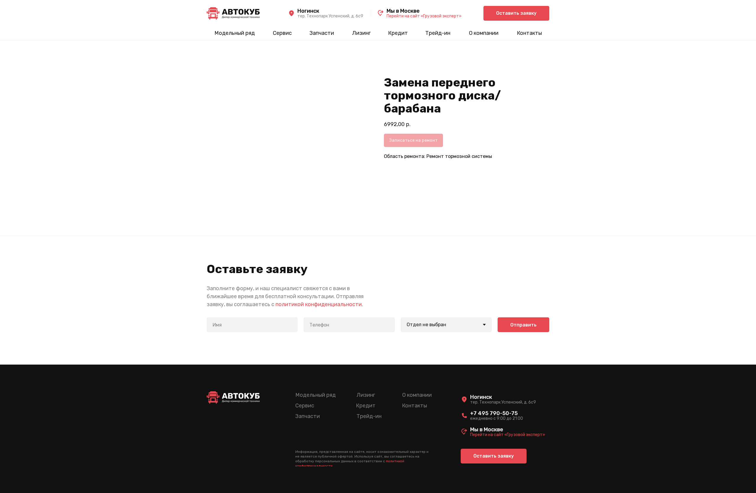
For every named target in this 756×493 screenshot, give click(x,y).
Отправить (523, 325)
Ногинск (308, 11)
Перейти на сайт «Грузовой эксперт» (424, 16)
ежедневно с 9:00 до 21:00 (496, 418)
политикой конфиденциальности (319, 304)
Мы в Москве (403, 11)
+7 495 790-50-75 (494, 413)
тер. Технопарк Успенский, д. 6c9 (330, 16)
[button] (516, 13)
